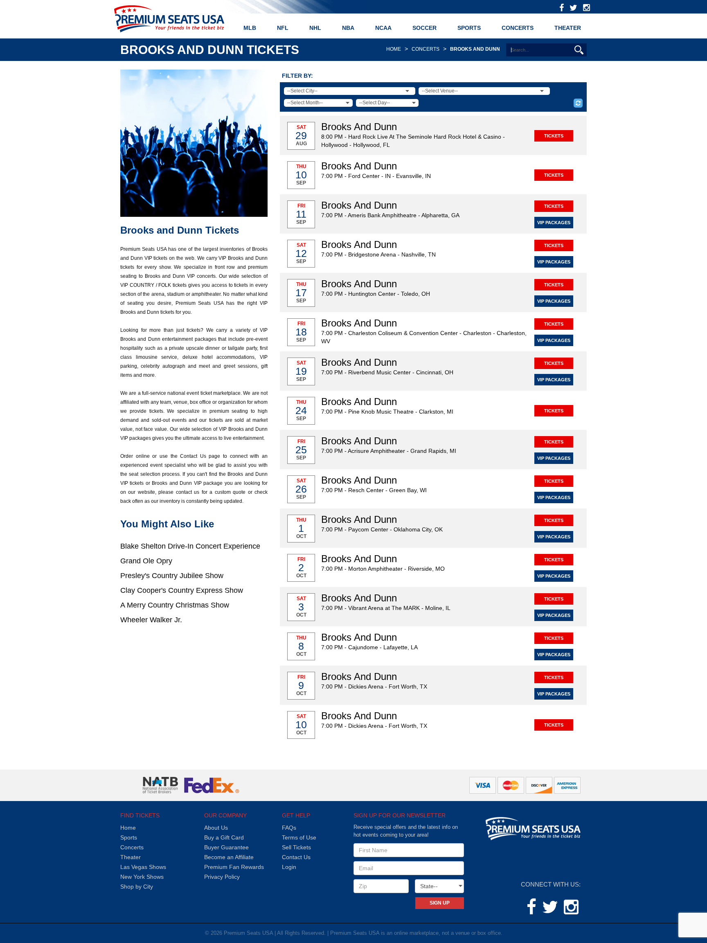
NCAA (383, 28)
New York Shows (142, 876)
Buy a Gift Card (224, 837)
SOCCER (424, 28)
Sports (128, 837)
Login (289, 867)
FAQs (289, 827)
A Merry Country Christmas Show (174, 605)
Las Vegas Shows (143, 867)
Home (393, 49)
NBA (348, 28)
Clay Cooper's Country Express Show (181, 590)
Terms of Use (299, 837)
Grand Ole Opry (146, 561)
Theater (567, 28)
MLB (249, 28)
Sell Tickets (296, 847)
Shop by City (136, 886)
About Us (216, 827)
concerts (425, 49)
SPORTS (469, 28)
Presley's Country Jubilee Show (171, 576)
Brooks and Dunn (475, 49)
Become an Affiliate (229, 857)
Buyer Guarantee (226, 847)
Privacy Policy (222, 876)
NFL (282, 28)
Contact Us (296, 857)
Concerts (518, 28)
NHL (315, 28)
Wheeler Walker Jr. (151, 620)
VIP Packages (553, 222)
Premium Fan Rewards (234, 867)
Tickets (553, 135)
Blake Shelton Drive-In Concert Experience (190, 546)
